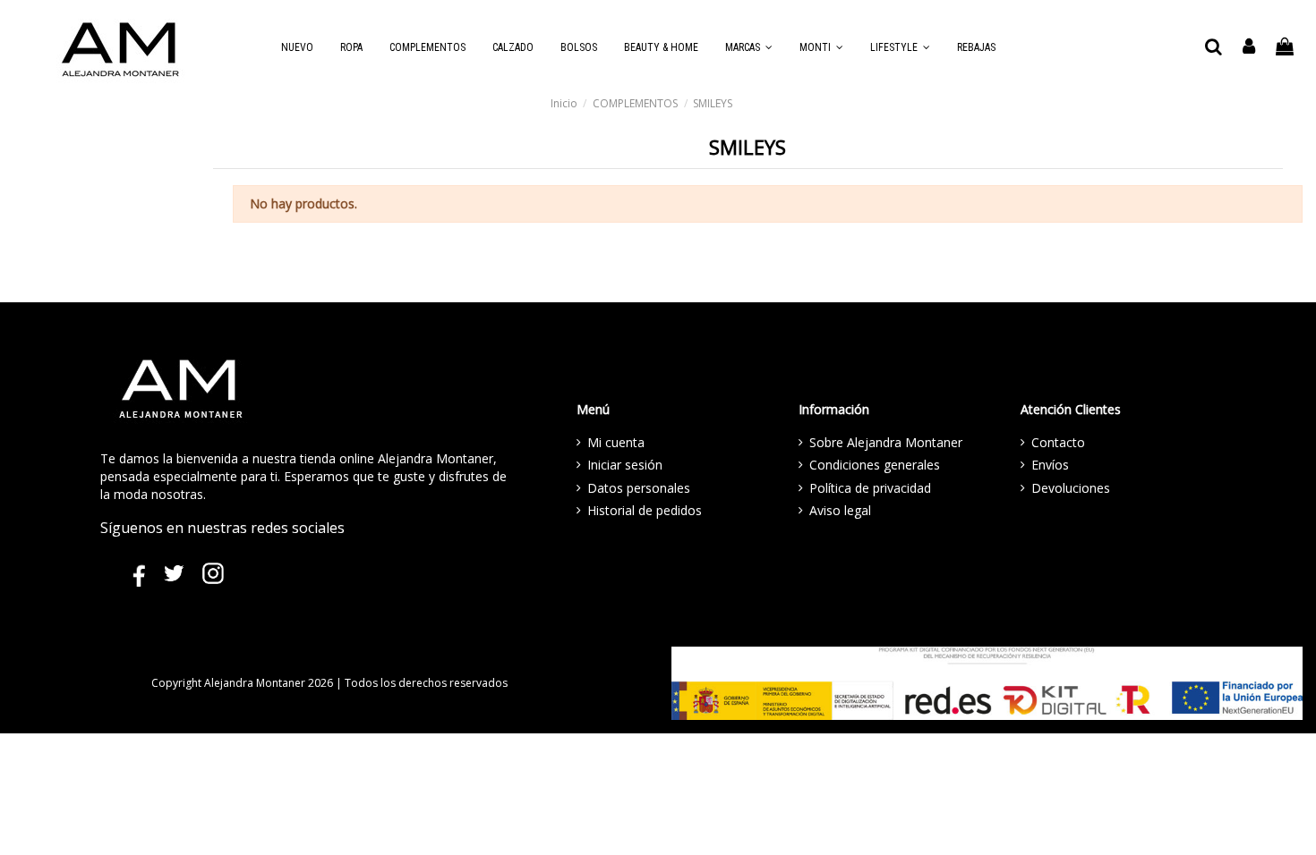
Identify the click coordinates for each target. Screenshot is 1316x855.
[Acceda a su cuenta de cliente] (1249, 47)
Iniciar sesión (624, 464)
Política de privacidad (870, 487)
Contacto (1058, 442)
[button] (749, 47)
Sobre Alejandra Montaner (885, 442)
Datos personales (638, 487)
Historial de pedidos (644, 510)
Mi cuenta (616, 442)
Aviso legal (840, 510)
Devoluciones (1070, 487)
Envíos (1050, 464)
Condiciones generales (874, 464)
